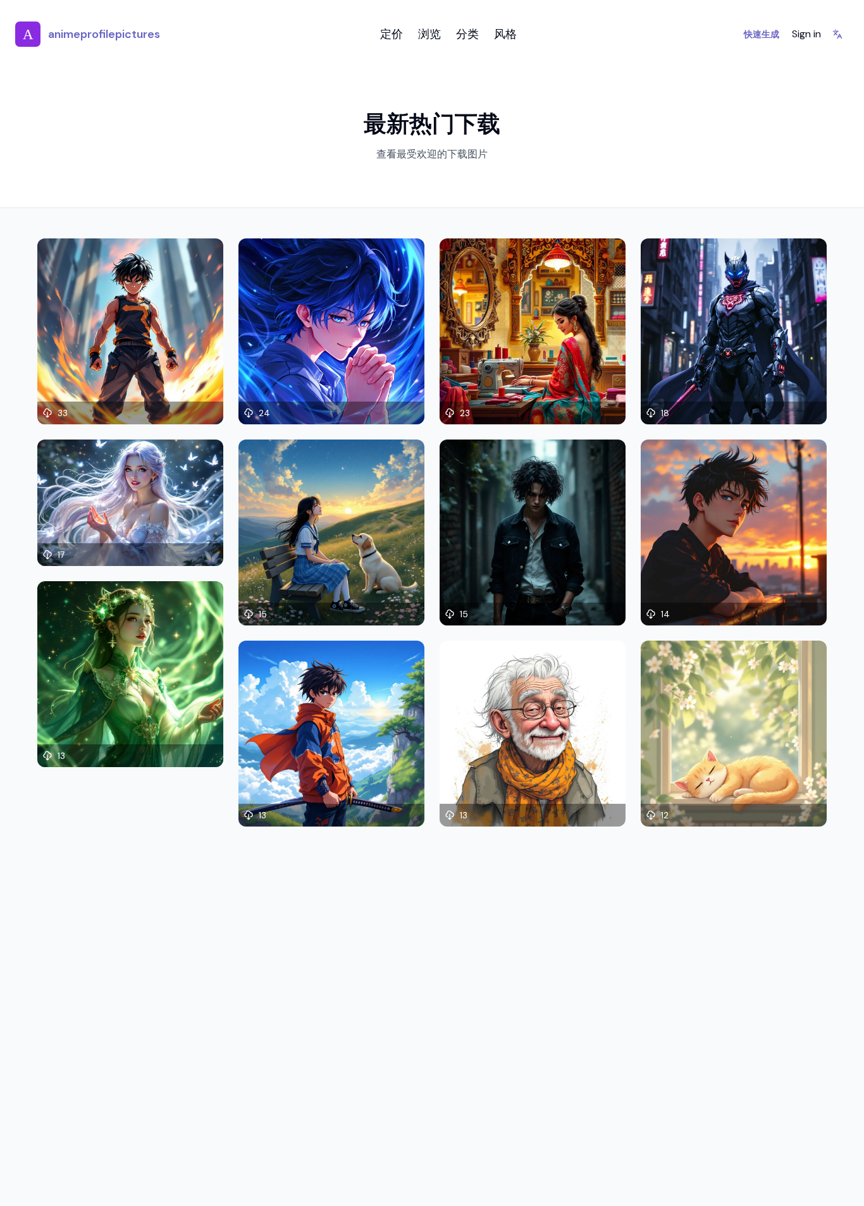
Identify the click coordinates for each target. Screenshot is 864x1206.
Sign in (806, 33)
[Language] (837, 34)
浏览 (429, 34)
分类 (467, 34)
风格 (505, 34)
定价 (391, 34)
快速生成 (761, 34)
